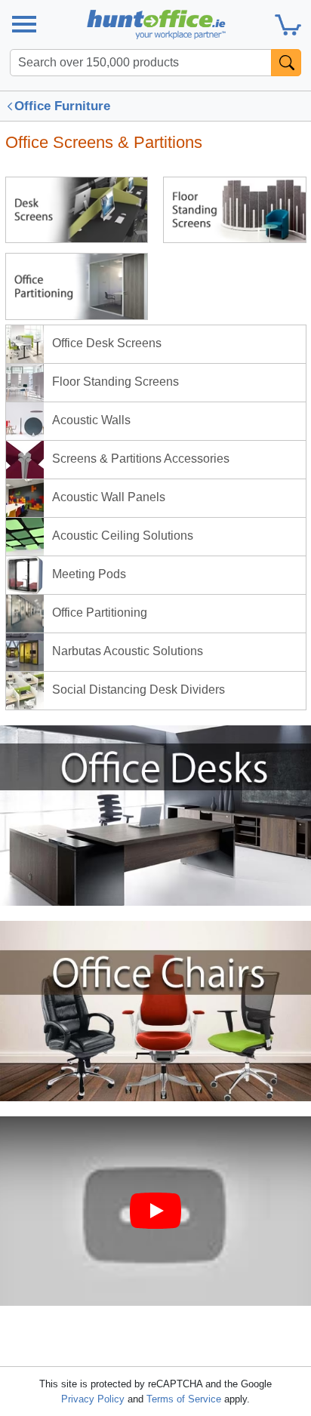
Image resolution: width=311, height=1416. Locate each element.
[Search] (286, 62)
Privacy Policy (93, 1399)
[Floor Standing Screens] (235, 209)
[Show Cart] (288, 25)
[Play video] (155, 1211)
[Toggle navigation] (23, 25)
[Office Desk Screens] (77, 209)
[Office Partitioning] (77, 285)
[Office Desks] (155, 814)
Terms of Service (183, 1399)
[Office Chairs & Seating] (155, 1010)
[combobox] (141, 62)
